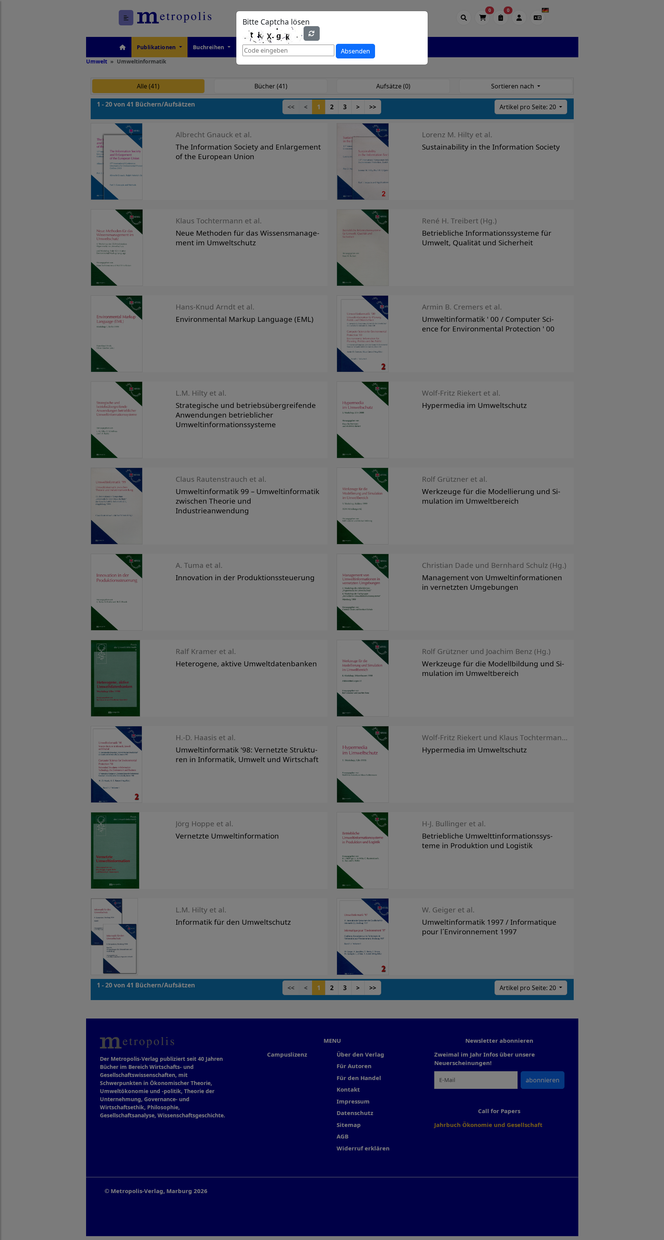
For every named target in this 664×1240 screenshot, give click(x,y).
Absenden (355, 51)
